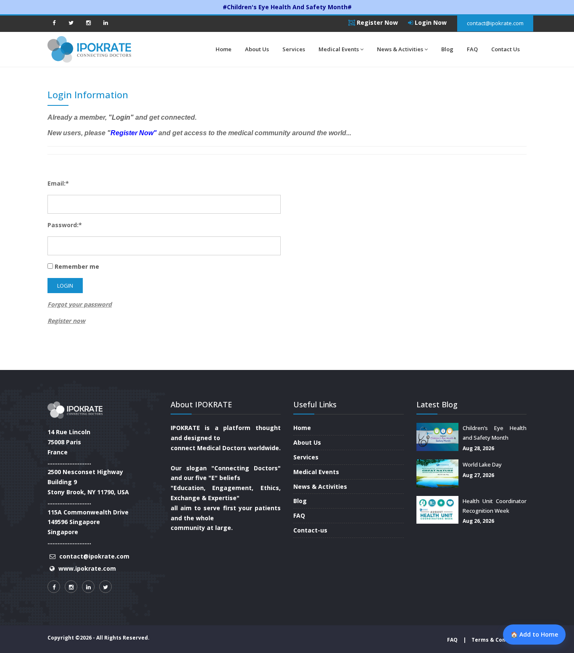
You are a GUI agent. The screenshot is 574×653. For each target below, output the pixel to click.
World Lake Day (482, 464)
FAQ (472, 49)
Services (293, 49)
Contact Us (505, 49)
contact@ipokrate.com (495, 23)
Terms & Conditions (497, 639)
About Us (257, 49)
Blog (447, 49)
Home (224, 49)
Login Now (430, 22)
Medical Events (339, 49)
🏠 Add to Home (534, 634)
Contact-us (310, 530)
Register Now (376, 22)
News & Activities (400, 49)
